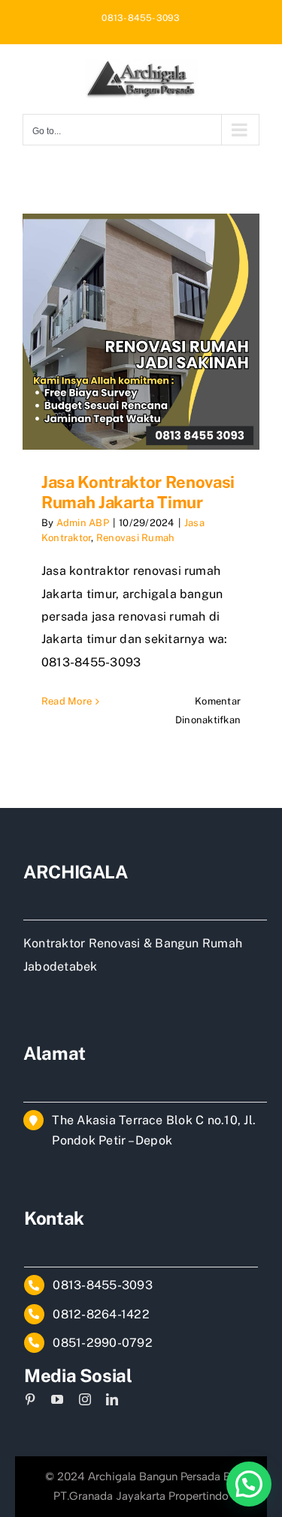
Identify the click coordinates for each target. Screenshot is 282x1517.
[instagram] (85, 1399)
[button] (248, 1484)
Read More (66, 701)
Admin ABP (82, 522)
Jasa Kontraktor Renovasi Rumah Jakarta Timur (138, 491)
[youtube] (57, 1399)
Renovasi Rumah (135, 537)
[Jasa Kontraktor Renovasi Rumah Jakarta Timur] (141, 332)
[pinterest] (30, 1399)
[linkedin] (112, 1399)
